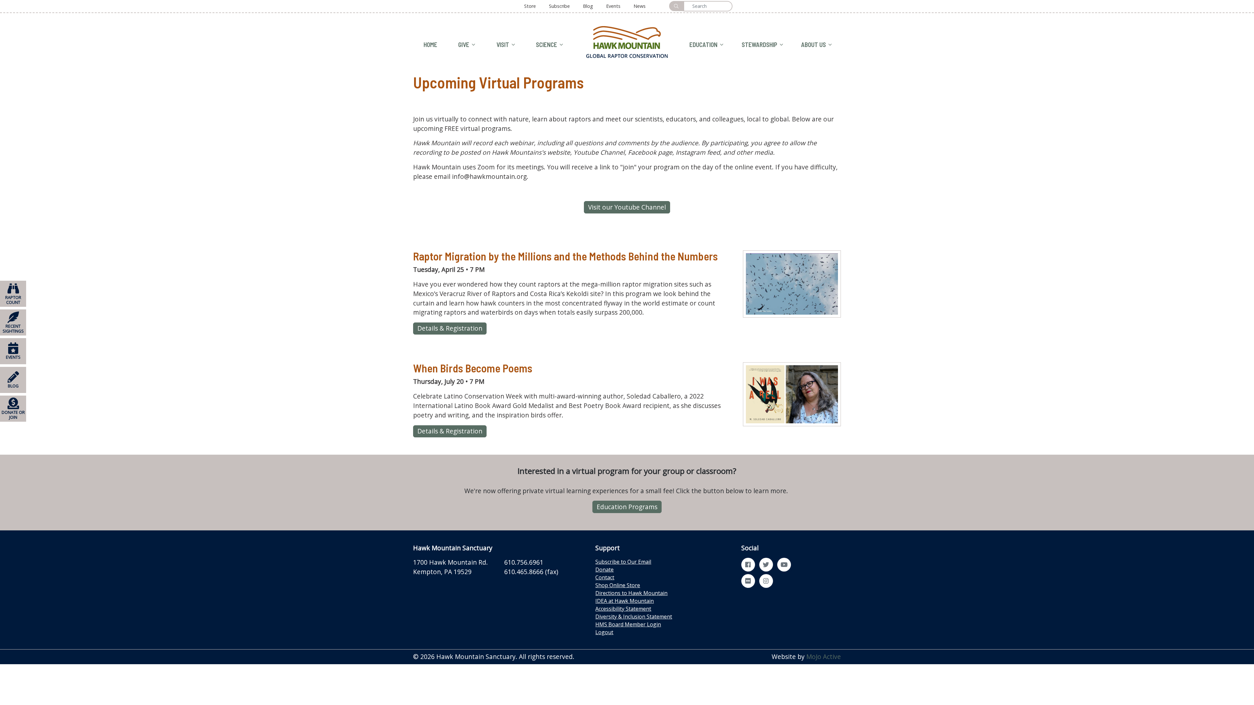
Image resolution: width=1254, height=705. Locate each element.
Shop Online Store (617, 585)
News (640, 6)
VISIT (502, 44)
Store (530, 6)
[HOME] (627, 41)
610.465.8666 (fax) (531, 571)
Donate (604, 569)
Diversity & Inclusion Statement (633, 616)
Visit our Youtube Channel (627, 207)
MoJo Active (823, 656)
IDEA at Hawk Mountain (624, 600)
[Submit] (676, 6)
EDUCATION (703, 44)
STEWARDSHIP (759, 44)
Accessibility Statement (623, 608)
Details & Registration (449, 328)
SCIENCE (546, 44)
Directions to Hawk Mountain (631, 593)
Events (613, 6)
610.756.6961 (523, 562)
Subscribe (559, 6)
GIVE (463, 44)
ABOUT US (813, 44)
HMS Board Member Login (628, 624)
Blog (588, 6)
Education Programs (627, 506)
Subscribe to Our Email (623, 561)
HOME (430, 44)
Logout (604, 632)
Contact (604, 577)
